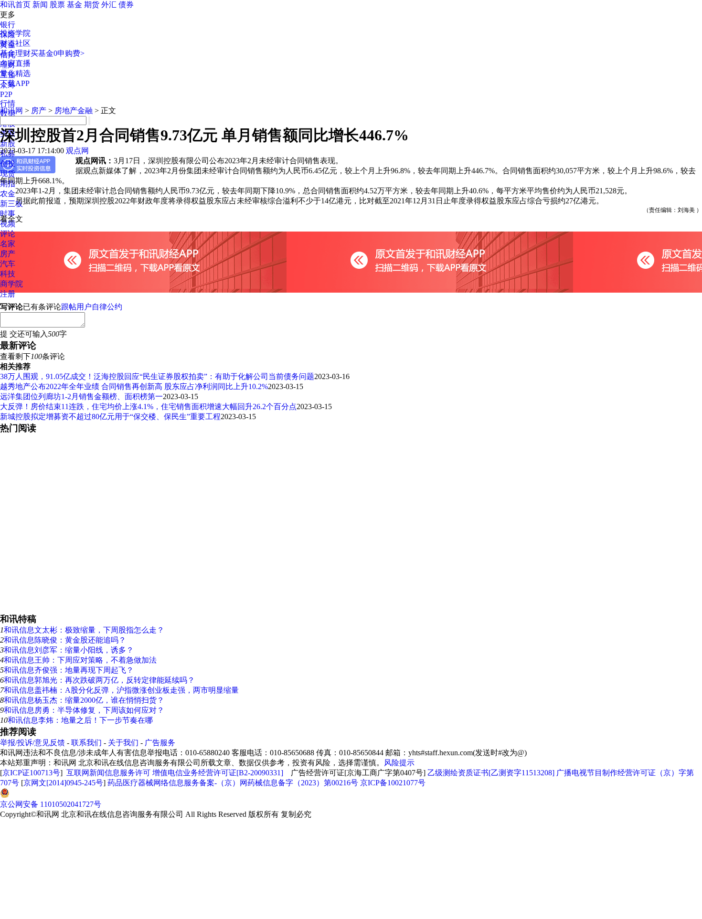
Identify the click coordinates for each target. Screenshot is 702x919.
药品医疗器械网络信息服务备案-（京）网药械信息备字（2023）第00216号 (232, 783)
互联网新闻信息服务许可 (108, 773)
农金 (7, 194)
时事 (7, 214)
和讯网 (11, 110)
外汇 (109, 4)
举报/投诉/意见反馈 (32, 743)
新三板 (11, 204)
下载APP (15, 83)
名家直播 (15, 63)
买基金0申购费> (58, 53)
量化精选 (15, 73)
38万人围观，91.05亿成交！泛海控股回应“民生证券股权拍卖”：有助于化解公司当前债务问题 (157, 376)
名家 (7, 244)
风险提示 (399, 763)
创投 (7, 163)
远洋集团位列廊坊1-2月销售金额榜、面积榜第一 (81, 396)
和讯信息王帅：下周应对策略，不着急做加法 (80, 660)
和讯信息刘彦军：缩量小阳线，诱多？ (69, 650)
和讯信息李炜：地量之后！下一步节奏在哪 (80, 720)
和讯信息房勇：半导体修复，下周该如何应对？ (84, 710)
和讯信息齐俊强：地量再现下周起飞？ (69, 670)
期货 (91, 4)
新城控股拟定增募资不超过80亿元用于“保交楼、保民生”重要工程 (110, 416)
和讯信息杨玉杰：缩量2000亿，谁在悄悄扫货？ (84, 700)
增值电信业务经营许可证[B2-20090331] (217, 773)
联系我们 (86, 743)
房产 (7, 254)
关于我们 (123, 743)
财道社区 (15, 43)
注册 (7, 294)
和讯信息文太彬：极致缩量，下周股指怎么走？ (84, 630)
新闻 (40, 4)
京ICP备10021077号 (392, 783)
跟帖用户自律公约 (91, 307)
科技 (7, 274)
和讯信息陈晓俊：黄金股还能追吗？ (65, 640)
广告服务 (160, 743)
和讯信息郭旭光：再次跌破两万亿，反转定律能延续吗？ (99, 680)
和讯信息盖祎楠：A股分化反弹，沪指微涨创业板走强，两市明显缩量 (121, 690)
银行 (7, 25)
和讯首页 (15, 4)
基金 (74, 4)
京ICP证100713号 (31, 773)
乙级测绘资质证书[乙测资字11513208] (490, 773)
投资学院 (15, 33)
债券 (126, 4)
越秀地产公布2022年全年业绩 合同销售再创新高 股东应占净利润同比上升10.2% (134, 386)
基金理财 (15, 53)
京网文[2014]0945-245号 (63, 783)
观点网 (77, 151)
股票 (57, 4)
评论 (7, 234)
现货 (7, 173)
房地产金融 (73, 110)
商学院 (11, 284)
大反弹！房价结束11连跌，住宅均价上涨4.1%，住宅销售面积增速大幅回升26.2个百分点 (148, 406)
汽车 (7, 264)
